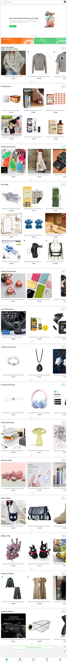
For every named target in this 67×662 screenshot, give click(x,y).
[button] (31, 35)
